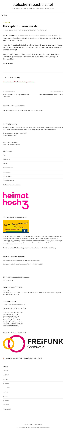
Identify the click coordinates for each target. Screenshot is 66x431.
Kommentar (6, 172)
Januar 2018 (6, 388)
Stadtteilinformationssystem (12, 185)
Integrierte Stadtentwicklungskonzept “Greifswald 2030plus (23, 264)
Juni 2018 (5, 379)
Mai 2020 (5, 371)
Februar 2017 (7, 409)
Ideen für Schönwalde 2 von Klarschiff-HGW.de (23, 358)
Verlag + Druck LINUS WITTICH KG (16, 292)
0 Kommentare (42, 30)
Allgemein (6, 23)
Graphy (37, 427)
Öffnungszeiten (8, 280)
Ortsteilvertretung (8, 180)
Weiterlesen (8, 64)
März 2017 (6, 405)
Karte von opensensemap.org (12, 144)
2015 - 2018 (6, 290)
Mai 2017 (5, 396)
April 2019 (6, 375)
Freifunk (5, 163)
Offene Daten (7, 176)
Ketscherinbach (8, 168)
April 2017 (6, 400)
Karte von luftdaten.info (10, 142)
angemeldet (13, 110)
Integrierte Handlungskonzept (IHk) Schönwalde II (21, 260)
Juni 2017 (5, 392)
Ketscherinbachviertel (33, 4)
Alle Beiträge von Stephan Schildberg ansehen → (19, 82)
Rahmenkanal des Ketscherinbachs (50, 94)
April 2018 (6, 383)
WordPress (26, 427)
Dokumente (6, 159)
